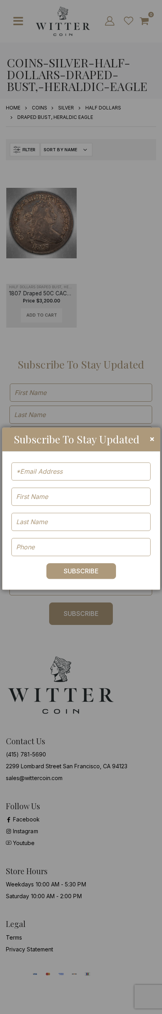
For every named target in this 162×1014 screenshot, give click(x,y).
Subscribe (81, 571)
